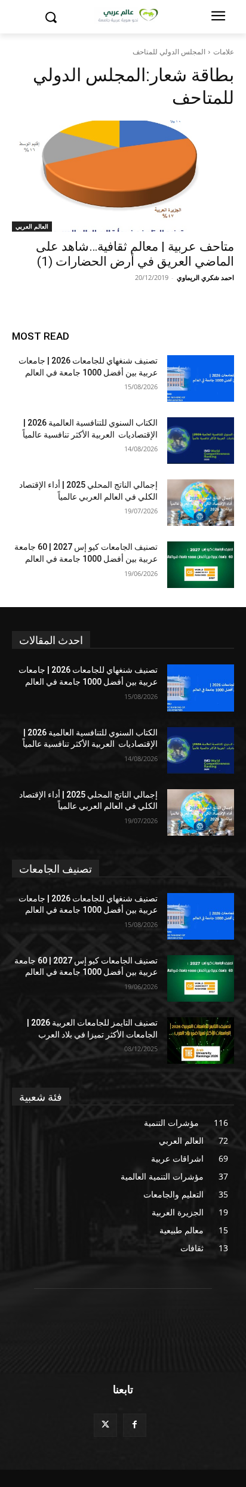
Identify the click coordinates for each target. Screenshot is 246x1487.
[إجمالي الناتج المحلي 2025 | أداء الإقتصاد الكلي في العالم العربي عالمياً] (200, 502)
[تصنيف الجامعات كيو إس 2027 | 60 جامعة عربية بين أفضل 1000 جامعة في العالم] (200, 564)
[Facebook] (134, 1425)
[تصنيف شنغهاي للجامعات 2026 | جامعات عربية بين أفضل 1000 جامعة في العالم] (200, 378)
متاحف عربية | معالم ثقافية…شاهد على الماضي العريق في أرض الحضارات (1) (135, 254)
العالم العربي (32, 226)
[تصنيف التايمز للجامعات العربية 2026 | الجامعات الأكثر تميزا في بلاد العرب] (200, 1040)
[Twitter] (105, 1425)
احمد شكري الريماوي (205, 277)
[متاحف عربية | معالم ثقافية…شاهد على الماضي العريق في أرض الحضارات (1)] (123, 176)
